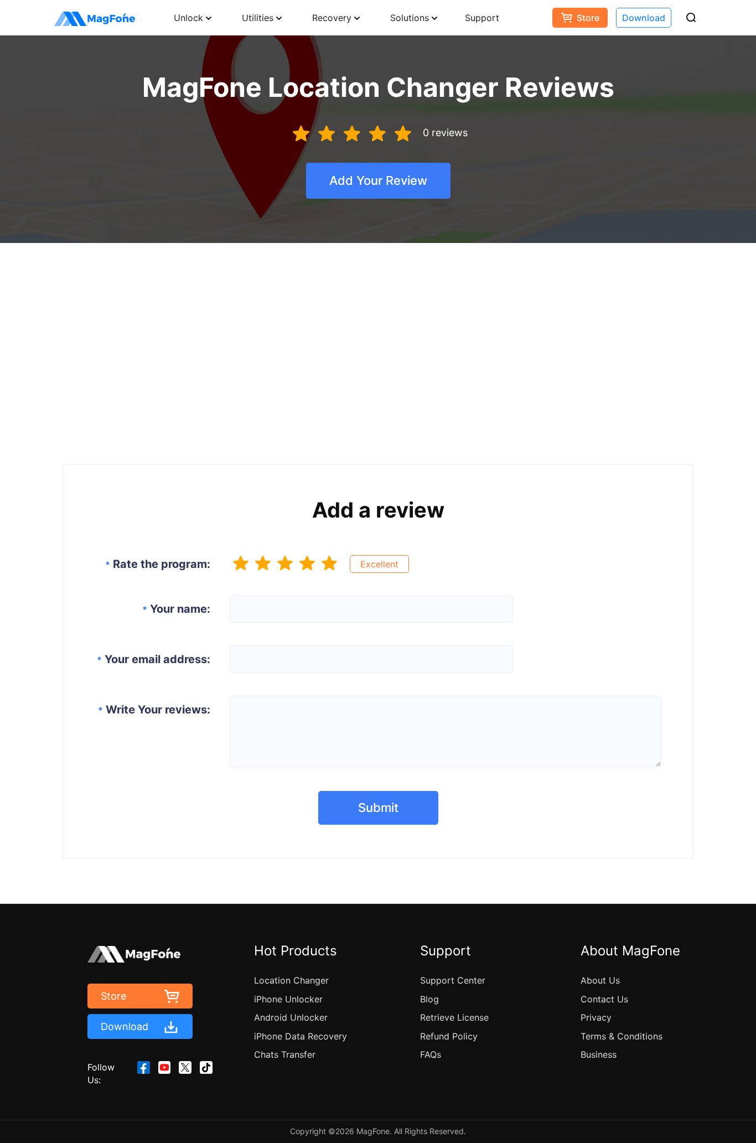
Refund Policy (449, 1036)
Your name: (176, 609)
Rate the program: (157, 564)
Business (599, 1054)
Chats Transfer (284, 1054)
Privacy (596, 1017)
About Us (600, 980)
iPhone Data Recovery (300, 1036)
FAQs (430, 1054)
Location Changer (291, 980)
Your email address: (153, 659)
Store (588, 17)
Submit (378, 807)
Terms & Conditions (621, 1036)
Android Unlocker (291, 1017)
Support (482, 17)
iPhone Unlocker (288, 999)
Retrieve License (454, 1017)
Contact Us (604, 999)
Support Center (452, 980)
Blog (429, 999)
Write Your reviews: (154, 709)
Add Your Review (378, 180)
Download (643, 17)
